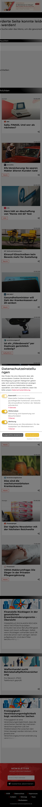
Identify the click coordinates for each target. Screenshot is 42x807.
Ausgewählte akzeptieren (13, 435)
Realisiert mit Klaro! (33, 439)
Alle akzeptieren (32, 435)
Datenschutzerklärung (21, 390)
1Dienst (11, 418)
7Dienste (12, 408)
